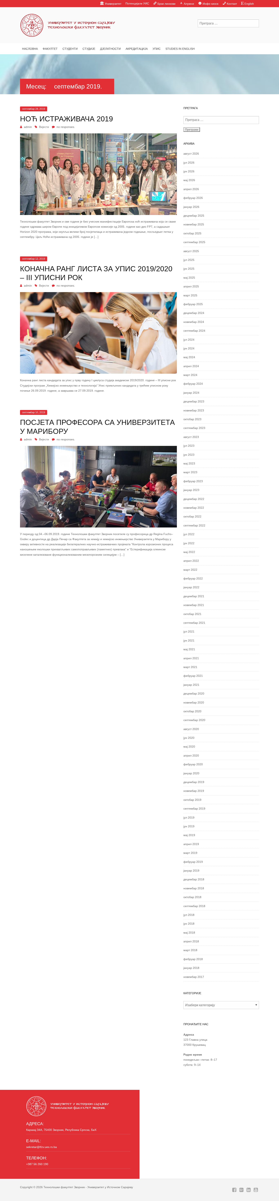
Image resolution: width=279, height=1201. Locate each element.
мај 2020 (189, 746)
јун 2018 (188, 923)
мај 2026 (189, 180)
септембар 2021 (194, 622)
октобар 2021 (192, 614)
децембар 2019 (193, 782)
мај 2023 (189, 463)
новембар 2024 (193, 322)
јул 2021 (188, 631)
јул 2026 (188, 162)
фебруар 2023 (193, 481)
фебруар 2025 (193, 304)
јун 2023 (188, 454)
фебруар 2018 (193, 959)
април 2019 (191, 844)
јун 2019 (188, 826)
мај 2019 (189, 835)
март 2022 (190, 569)
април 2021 (191, 658)
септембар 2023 (194, 428)
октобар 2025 (192, 233)
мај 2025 (189, 277)
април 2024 (191, 366)
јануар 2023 (191, 490)
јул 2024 (188, 339)
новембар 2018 (193, 888)
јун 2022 (188, 543)
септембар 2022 (194, 525)
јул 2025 (188, 259)
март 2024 (190, 375)
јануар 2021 (191, 684)
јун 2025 (188, 268)
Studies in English (180, 48)
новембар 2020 (193, 702)
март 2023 (190, 472)
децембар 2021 (193, 596)
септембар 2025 (194, 242)
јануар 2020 (191, 773)
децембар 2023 (193, 401)
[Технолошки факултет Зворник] (68, 24)
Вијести (44, 127)
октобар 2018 (192, 897)
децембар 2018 (193, 879)
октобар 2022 (192, 516)
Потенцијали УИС (137, 3)
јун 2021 (188, 640)
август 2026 (191, 153)
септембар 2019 (194, 808)
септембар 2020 (194, 720)
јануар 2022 (191, 587)
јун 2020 (188, 737)
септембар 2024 (194, 330)
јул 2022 (188, 534)
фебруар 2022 (193, 578)
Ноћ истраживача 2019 (66, 119)
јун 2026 (188, 171)
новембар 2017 (193, 976)
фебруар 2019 (193, 861)
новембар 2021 (193, 605)
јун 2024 (188, 348)
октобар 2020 (192, 711)
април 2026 (191, 189)
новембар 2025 (193, 224)
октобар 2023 (192, 419)
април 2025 (191, 286)
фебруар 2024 (193, 383)
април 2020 (191, 755)
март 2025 (190, 295)
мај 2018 (189, 932)
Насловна (30, 48)
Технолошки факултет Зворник (64, 1187)
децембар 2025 (193, 215)
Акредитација (137, 48)
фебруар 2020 (193, 764)
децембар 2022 (193, 499)
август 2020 (191, 729)
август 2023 (191, 437)
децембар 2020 (193, 693)
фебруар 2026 (193, 197)
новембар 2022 (193, 507)
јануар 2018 (191, 967)
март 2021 (190, 667)
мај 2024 (189, 357)
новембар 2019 (193, 790)
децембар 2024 (193, 313)
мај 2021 (189, 649)
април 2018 (191, 941)
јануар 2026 (191, 206)
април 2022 (191, 560)
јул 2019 (188, 817)
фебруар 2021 (193, 675)
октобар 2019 (192, 799)
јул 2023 (188, 445)
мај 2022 (189, 552)
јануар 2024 (191, 392)
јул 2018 (188, 914)
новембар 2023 (193, 410)
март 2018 (190, 950)
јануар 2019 (191, 870)
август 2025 (191, 251)
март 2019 (190, 852)
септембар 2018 (194, 906)
